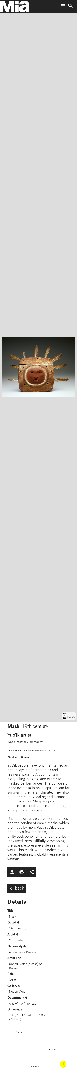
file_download (12, 872)
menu (63, 6)
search (70, 6)
